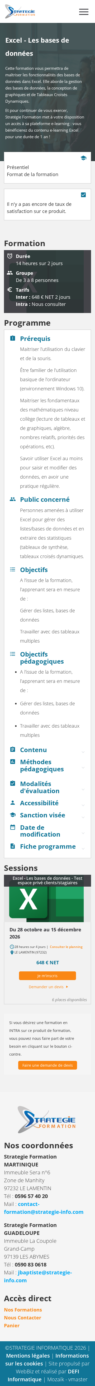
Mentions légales (28, 1355)
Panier (12, 1325)
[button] (48, 751)
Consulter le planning (66, 947)
